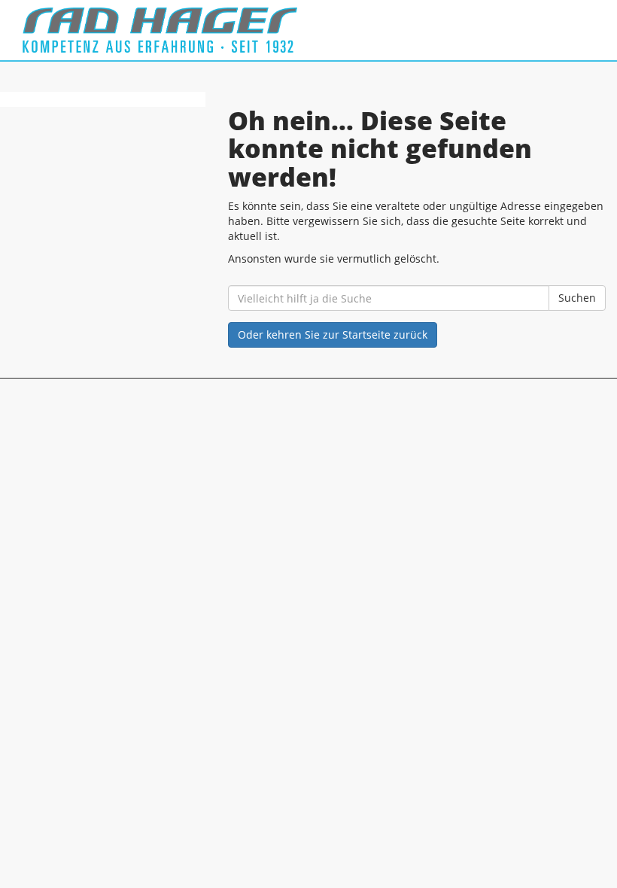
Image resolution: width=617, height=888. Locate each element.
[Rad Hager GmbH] (160, 30)
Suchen (577, 297)
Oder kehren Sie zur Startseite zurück (332, 334)
